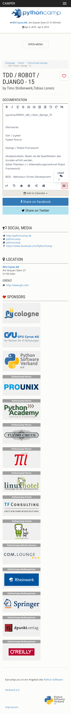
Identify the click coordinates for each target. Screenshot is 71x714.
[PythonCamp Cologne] (35, 13)
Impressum (11, 707)
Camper (9, 3)
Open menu (35, 44)
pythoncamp (13, 239)
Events (21, 63)
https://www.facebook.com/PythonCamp (29, 246)
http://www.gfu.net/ (17, 285)
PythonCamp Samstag (37, 63)
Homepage (10, 63)
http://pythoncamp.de (18, 235)
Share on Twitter (37, 210)
